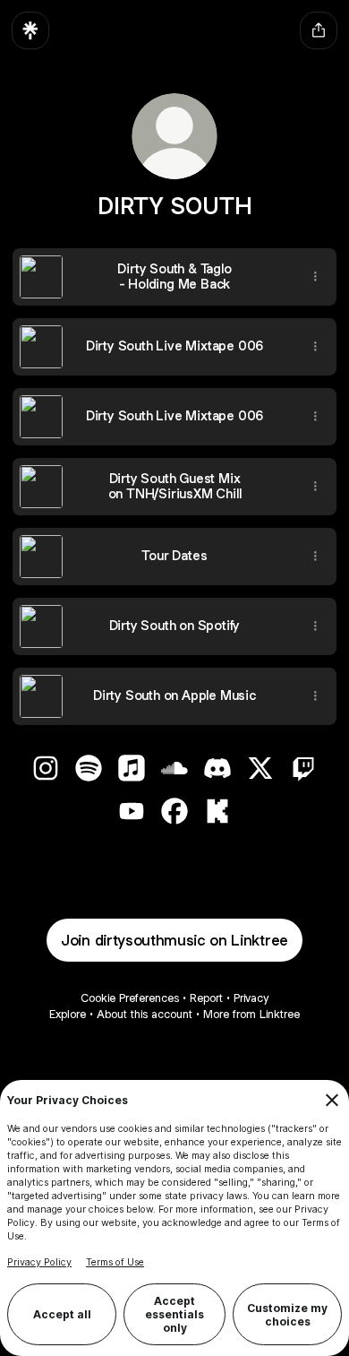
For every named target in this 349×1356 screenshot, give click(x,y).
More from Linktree (251, 1014)
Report (206, 998)
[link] (45, 768)
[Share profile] (318, 30)
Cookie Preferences (130, 998)
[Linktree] (30, 30)
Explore (67, 1014)
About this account (144, 1014)
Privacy (251, 998)
